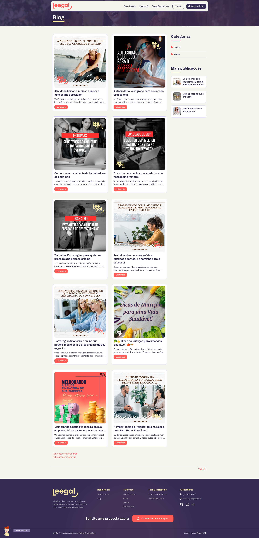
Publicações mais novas (64, 457)
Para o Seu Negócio (160, 6)
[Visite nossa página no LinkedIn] (193, 504)
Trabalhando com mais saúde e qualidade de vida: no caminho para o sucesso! (137, 259)
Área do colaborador (156, 499)
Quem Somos (130, 6)
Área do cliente (197, 6)
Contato (178, 6)
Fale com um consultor (158, 494)
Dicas (177, 54)
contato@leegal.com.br (192, 499)
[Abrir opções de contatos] (7, 530)
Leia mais (61, 107)
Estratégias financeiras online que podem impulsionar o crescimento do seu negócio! (79, 345)
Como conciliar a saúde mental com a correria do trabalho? (193, 82)
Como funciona (129, 494)
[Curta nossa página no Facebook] (181, 504)
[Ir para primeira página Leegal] (62, 6)
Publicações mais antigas (65, 454)
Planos (125, 499)
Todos (177, 47)
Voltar (202, 469)
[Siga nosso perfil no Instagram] (187, 504)
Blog (99, 499)
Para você (143, 6)
